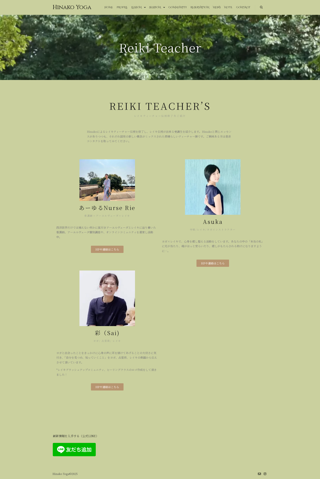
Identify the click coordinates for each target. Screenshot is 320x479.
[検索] (261, 7)
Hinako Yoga (71, 7)
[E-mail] (259, 473)
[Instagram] (265, 473)
